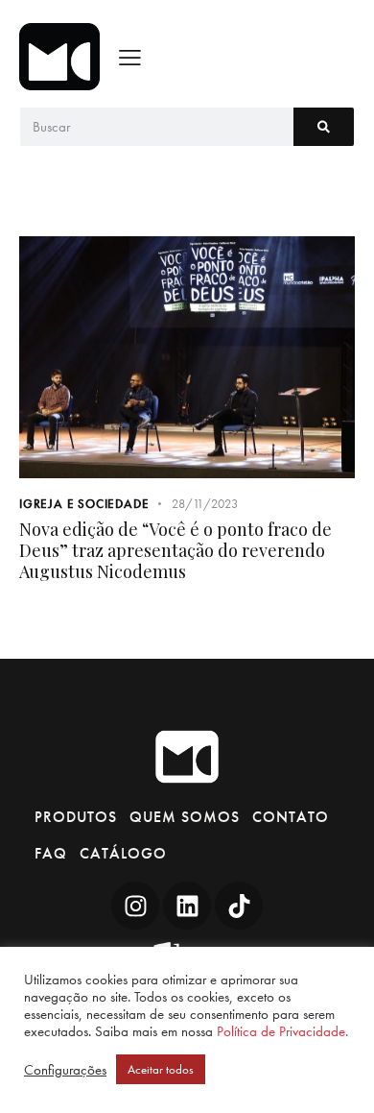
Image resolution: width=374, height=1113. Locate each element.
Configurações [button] (65, 1069)
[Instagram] (135, 906)
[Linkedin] (187, 906)
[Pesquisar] (323, 127)
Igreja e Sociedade (84, 504)
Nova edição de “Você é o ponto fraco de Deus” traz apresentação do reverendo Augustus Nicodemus (175, 550)
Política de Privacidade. (282, 1031)
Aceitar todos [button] (161, 1069)
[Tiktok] (239, 906)
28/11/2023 (205, 504)
